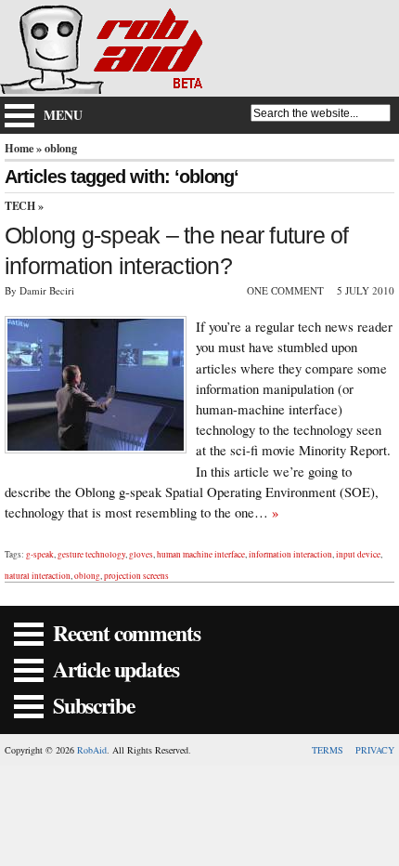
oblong (87, 576)
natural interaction (38, 576)
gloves (141, 554)
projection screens (136, 576)
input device (358, 554)
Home (19, 147)
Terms (327, 749)
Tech (20, 206)
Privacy (374, 749)
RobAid (92, 749)
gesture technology (91, 554)
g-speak (40, 554)
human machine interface (201, 554)
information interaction (290, 554)
